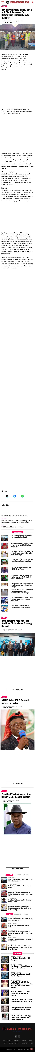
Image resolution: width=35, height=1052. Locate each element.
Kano (20, 515)
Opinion (24, 1041)
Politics (5, 1043)
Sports (11, 1043)
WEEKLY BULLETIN (16, 1041)
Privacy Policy (24, 1043)
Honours (14, 515)
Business (30, 1041)
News (4, 1041)
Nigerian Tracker (8, 22)
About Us (17, 1043)
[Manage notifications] (31, 1049)
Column (31, 1043)
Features (9, 1041)
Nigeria (25, 515)
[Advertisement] (17, 89)
